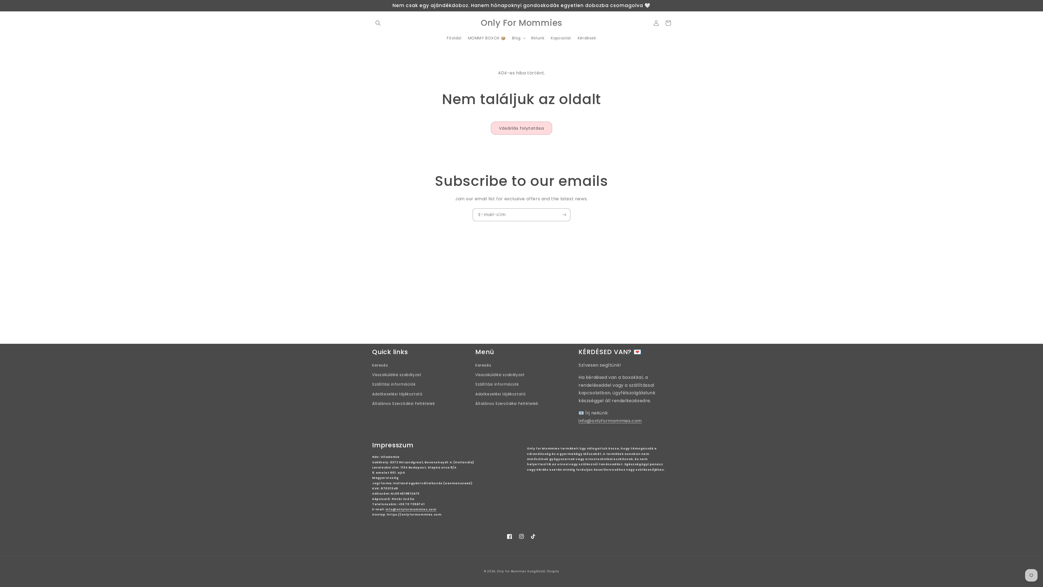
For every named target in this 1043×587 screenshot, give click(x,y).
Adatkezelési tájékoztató (397, 394)
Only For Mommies (511, 571)
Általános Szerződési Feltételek (403, 403)
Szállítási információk (394, 384)
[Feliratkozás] (564, 214)
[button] (378, 23)
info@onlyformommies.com (610, 421)
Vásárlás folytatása (521, 128)
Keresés (380, 365)
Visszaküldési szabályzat (396, 374)
